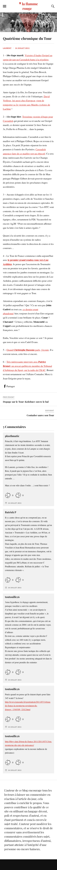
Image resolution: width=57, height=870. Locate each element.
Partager (11, 386)
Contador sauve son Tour (40, 415)
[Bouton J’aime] (8, 495)
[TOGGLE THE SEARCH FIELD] (52, 6)
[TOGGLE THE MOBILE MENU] (4, 6)
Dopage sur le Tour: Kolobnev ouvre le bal (26, 401)
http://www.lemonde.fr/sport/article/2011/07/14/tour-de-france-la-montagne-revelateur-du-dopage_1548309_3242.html (28, 705)
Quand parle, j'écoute (28, 349)
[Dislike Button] (18, 495)
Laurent (7, 48)
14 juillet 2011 (22, 48)
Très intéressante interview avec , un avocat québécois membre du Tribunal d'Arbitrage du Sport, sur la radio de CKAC (27, 366)
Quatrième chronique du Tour (27, 38)
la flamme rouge (30, 6)
